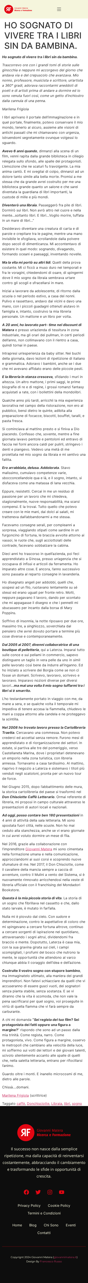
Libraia (56, 1103)
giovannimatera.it (65, 1257)
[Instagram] (50, 1192)
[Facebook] (26, 1192)
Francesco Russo (51, 1261)
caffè (21, 1103)
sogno (77, 1103)
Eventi (71, 1225)
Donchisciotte (38, 1103)
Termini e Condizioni (44, 1213)
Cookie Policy (59, 1205)
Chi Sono (51, 1225)
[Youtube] (61, 1192)
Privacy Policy (29, 1205)
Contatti (44, 1233)
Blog (33, 1225)
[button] (59, 9)
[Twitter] (38, 1192)
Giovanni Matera (38, 849)
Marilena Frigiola (15, 1095)
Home (17, 1225)
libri (67, 1103)
